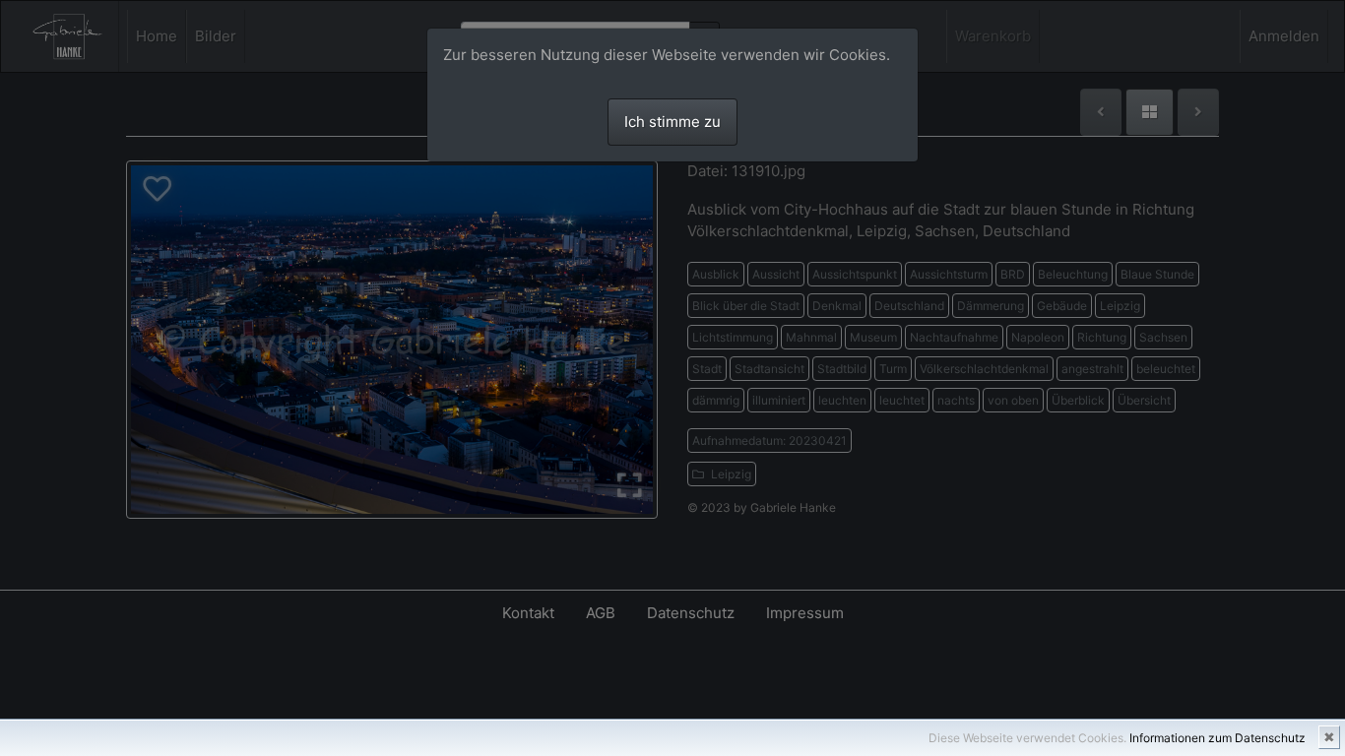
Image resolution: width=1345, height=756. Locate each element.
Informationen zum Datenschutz (1217, 737)
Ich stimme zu (672, 121)
